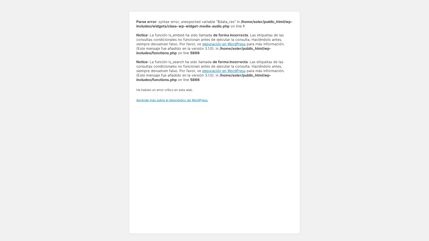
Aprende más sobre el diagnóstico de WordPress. (172, 100)
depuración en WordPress (224, 44)
